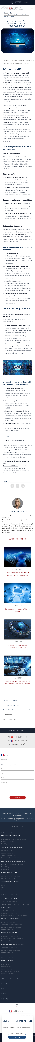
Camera (3, 890)
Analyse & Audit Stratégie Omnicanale (11, 924)
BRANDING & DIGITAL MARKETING (10, 919)
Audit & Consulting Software (9, 901)
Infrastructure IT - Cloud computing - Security (13, 839)
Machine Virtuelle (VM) (7, 853)
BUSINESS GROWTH (9, 895)
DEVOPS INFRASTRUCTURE (9, 872)
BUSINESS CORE (8, 832)
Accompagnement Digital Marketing (11, 971)
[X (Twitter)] (17, 486)
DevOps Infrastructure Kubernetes (10, 876)
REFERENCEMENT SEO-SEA (9, 933)
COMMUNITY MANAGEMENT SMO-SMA (12, 944)
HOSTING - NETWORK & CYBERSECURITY (13, 861)
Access (3, 885)
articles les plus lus (12, 705)
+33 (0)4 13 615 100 (20, 741)
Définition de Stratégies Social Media (11, 950)
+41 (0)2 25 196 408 (20, 737)
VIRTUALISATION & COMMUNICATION (12, 847)
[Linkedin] (23, 486)
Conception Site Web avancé (9, 913)
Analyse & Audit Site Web (8, 911)
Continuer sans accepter (26, 1015)
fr (31, 2)
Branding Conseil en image (8, 922)
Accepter (17, 1037)
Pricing (4, 984)
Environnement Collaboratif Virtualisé (11, 857)
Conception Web (6, 966)
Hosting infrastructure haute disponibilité (12, 864)
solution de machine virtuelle (22, 314)
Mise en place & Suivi (7, 929)
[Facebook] (12, 486)
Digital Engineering (6, 844)
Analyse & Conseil (6, 964)
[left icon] (2, 755)
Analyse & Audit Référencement (10, 936)
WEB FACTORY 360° (7, 961)
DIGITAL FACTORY (8, 957)
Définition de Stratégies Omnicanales (11, 927)
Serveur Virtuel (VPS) (7, 850)
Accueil (6, 12)
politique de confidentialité (24, 1027)
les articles (8, 710)
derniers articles (10, 701)
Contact (5, 999)
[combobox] (17, 755)
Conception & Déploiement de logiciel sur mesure (15, 904)
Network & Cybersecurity (8, 867)
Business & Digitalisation (7, 841)
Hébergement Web (6, 969)
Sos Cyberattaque (9, 979)
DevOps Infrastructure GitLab (9, 878)
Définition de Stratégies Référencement (12, 938)
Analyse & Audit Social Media (9, 947)
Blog (11, 12)
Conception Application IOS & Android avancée (14, 915)
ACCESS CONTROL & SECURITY (10, 881)
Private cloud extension (7, 869)
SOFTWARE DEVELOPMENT (9, 898)
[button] (33, 755)
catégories (7, 715)
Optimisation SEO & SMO (8, 973)
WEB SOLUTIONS (6, 907)
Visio (2, 887)
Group (4, 989)
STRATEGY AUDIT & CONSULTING (10, 835)
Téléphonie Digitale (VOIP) (8, 855)
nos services (8, 720)
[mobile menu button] (32, 7)
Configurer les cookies (17, 1033)
